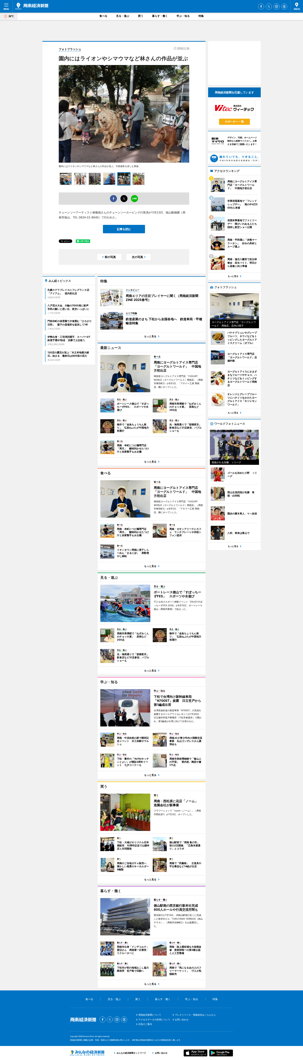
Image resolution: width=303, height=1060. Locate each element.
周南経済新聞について (149, 1014)
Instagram (277, 6)
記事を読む (124, 229)
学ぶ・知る (183, 16)
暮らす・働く (160, 16)
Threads (284, 6)
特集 (201, 16)
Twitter (269, 6)
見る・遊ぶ (122, 16)
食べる (103, 16)
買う (140, 16)
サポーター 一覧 (234, 121)
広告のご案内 (145, 1024)
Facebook (261, 6)
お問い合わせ (181, 1019)
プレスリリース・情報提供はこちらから (195, 1014)
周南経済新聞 (31, 6)
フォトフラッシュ (70, 49)
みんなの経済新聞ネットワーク (87, 1053)
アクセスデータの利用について (154, 1019)
